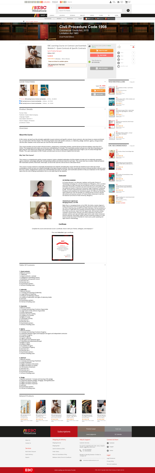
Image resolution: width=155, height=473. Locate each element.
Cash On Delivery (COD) (59, 448)
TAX (109, 15)
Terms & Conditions (112, 464)
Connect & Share (112, 440)
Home (27, 21)
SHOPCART (129, 2)
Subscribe (60, 232)
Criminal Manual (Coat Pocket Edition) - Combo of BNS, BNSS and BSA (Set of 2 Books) (124, 163)
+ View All (131, 82)
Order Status (56, 451)
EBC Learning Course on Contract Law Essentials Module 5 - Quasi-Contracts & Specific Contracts (56, 415)
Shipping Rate (56, 445)
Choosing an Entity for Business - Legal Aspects (72, 415)
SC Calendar (118, 434)
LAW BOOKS (62, 15)
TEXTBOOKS (72, 15)
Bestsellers (59, 18)
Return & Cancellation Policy (60, 454)
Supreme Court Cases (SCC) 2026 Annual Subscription (124, 122)
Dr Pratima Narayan (55, 51)
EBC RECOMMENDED (117, 146)
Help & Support (85, 440)
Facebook (112, 442)
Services (28, 448)
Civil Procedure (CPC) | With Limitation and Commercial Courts (125, 99)
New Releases (70, 18)
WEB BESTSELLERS (116, 82)
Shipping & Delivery (59, 440)
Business (36, 21)
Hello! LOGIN (114, 2)
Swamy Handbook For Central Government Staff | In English (125, 198)
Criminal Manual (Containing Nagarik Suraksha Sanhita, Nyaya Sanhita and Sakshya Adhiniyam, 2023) (124, 186)
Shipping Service (57, 442)
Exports (27, 457)
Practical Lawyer (91, 429)
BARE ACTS (82, 15)
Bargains (80, 18)
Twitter (111, 450)
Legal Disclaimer (111, 458)
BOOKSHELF (122, 2)
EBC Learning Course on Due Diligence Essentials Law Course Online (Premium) (87, 415)
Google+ (112, 446)
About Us (27, 440)
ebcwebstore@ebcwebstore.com (91, 460)
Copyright (103, 470)
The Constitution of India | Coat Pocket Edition (124, 88)
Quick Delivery (29, 454)
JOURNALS (52, 15)
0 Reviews (57, 58)
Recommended (48, 18)
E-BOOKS (92, 15)
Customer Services (84, 442)
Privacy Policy (110, 461)
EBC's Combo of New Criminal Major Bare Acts (125, 152)
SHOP (43, 15)
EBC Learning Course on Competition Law (41, 415)
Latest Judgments (91, 434)
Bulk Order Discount (30, 451)
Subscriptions (64, 431)
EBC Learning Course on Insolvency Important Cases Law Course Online (102, 415)
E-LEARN (101, 15)
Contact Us (28, 443)
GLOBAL (116, 15)
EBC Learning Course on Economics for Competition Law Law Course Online (26, 415)
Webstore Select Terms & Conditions (62, 457)
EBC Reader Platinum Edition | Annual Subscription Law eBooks (124, 133)
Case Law (118, 429)
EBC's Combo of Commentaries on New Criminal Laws (124, 175)
